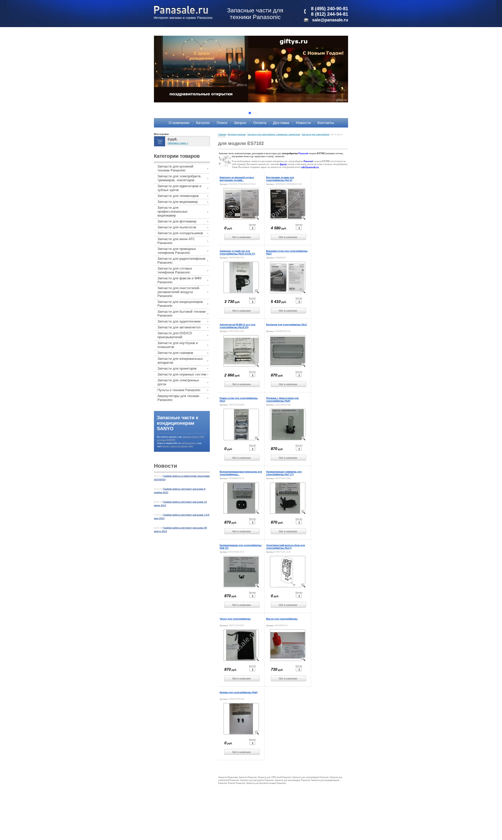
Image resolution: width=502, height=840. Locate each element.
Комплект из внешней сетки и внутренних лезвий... (237, 179)
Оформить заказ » (178, 143)
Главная (222, 134)
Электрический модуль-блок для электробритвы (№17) (285, 546)
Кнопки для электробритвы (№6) (238, 692)
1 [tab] (250, 113)
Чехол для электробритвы (235, 619)
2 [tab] (256, 113)
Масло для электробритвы (281, 619)
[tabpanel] (251, 69)
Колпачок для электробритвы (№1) (286, 324)
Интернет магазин (237, 134)
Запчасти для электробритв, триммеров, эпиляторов (273, 134)
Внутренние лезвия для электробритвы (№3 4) (280, 179)
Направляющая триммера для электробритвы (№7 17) (284, 473)
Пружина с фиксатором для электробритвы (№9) (282, 399)
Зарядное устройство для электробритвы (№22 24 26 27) (237, 252)
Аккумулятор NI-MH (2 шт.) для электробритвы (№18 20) (237, 326)
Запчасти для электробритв (315, 134)
